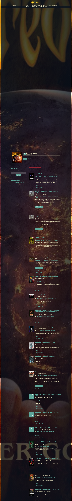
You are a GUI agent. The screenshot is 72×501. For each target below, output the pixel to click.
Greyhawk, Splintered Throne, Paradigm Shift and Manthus (47, 192)
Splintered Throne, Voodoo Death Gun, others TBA (47, 413)
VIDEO (26, 5)
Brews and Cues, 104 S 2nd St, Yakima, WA (44, 345)
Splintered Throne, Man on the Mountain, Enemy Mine (48, 395)
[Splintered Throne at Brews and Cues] (31, 348)
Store (27, 6)
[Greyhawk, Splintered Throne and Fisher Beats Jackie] (31, 218)
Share (30, 158)
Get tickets (38, 206)
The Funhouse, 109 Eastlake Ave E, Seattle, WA (46, 431)
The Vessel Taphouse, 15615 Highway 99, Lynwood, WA (47, 240)
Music (20, 5)
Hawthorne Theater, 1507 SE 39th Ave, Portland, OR (47, 260)
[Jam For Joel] (31, 179)
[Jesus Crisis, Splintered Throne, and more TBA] (31, 465)
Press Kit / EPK (43, 6)
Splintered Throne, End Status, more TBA (46, 427)
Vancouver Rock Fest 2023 (42, 295)
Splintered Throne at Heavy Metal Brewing (46, 276)
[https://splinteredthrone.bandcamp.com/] (20, 182)
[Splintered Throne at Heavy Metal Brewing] (31, 282)
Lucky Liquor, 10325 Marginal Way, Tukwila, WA (46, 417)
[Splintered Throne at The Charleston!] (31, 362)
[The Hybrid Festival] (31, 243)
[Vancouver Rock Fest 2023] (31, 297)
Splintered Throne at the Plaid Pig (44, 327)
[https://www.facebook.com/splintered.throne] (13, 182)
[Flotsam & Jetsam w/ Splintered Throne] (31, 262)
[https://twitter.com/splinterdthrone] (18, 182)
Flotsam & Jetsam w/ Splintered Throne (45, 257)
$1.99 (25, 158)
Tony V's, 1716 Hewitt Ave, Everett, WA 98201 (45, 316)
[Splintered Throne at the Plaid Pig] (31, 331)
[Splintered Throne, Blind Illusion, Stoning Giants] (31, 495)
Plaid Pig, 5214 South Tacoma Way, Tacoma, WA (45, 330)
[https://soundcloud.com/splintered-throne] (21, 182)
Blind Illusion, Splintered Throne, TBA (45, 474)
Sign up (18, 175)
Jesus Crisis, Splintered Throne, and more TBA (47, 458)
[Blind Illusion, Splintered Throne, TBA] (31, 480)
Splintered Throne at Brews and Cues (45, 342)
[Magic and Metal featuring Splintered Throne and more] (31, 447)
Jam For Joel (38, 173)
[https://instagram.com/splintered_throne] (16, 182)
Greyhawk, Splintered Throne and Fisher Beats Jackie (47, 215)
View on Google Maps (39, 187)
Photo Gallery (53, 5)
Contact (34, 6)
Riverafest (37, 372)
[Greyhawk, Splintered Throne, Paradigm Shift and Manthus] (31, 195)
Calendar (33, 5)
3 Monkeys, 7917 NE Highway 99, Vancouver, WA (46, 298)
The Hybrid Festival (40, 237)
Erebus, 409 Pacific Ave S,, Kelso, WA (43, 446)
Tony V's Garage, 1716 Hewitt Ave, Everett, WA (45, 219)
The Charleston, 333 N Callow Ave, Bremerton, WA (47, 359)
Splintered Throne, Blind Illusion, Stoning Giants (47, 489)
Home (14, 5)
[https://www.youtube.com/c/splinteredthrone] (15, 182)
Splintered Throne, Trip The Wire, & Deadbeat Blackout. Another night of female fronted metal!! (47, 312)
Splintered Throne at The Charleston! (45, 356)
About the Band (42, 5)
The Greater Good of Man (36, 157)
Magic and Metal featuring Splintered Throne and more (47, 442)
